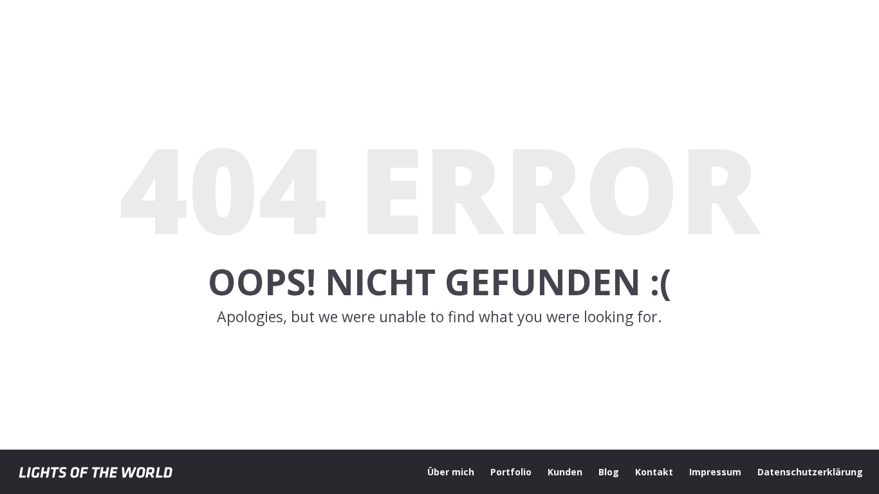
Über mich (450, 472)
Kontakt (654, 472)
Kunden (565, 472)
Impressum (715, 472)
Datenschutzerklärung (810, 472)
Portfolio (511, 472)
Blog (608, 472)
